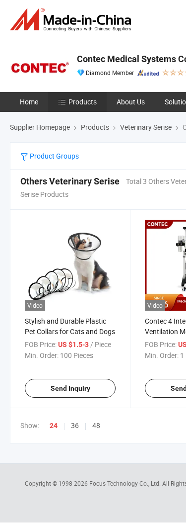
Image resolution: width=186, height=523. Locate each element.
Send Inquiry (70, 388)
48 (96, 425)
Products (82, 101)
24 (54, 426)
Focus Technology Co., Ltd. (125, 483)
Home (29, 101)
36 (75, 425)
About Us (131, 101)
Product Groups (53, 156)
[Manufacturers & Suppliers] (72, 19)
